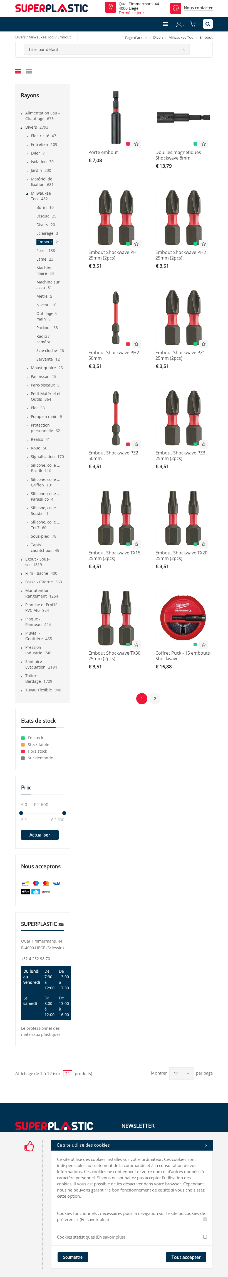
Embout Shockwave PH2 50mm (113, 355)
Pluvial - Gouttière (34, 635)
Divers (158, 37)
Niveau (42, 304)
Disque (42, 216)
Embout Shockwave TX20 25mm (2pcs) (181, 555)
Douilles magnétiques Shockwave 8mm (178, 155)
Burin (41, 207)
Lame (41, 259)
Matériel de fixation (41, 181)
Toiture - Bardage (33, 678)
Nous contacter (198, 7)
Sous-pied (40, 536)
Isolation (39, 161)
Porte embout (103, 152)
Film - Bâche (36, 573)
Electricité (40, 135)
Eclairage (44, 233)
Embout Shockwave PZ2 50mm (113, 455)
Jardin (36, 170)
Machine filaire (44, 270)
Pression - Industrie (34, 650)
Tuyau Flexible (38, 690)
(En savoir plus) (94, 1219)
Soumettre (73, 1257)
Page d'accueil (136, 37)
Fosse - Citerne (39, 581)
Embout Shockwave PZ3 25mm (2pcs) (180, 455)
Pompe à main (44, 416)
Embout (45, 241)
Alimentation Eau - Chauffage (42, 115)
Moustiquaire (43, 367)
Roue (35, 448)
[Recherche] (208, 24)
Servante (44, 359)
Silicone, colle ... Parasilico (45, 496)
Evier (35, 153)
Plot (34, 407)
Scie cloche (46, 350)
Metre (42, 296)
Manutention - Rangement (38, 593)
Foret (41, 250)
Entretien (39, 144)
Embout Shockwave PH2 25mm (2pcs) (180, 255)
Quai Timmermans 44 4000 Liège (139, 6)
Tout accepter (186, 1257)
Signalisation (43, 456)
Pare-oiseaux (43, 385)
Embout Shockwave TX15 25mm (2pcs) (114, 555)
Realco (37, 439)
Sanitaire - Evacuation (35, 664)
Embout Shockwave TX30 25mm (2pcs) (114, 656)
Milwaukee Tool (181, 37)
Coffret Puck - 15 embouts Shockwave (182, 656)
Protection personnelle (42, 427)
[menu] (165, 24)
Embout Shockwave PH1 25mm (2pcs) (113, 255)
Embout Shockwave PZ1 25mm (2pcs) (180, 355)
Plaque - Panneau (33, 621)
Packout (43, 327)
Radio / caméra (43, 339)
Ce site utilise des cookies (83, 1145)
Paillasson (40, 376)
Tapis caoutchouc (41, 547)
